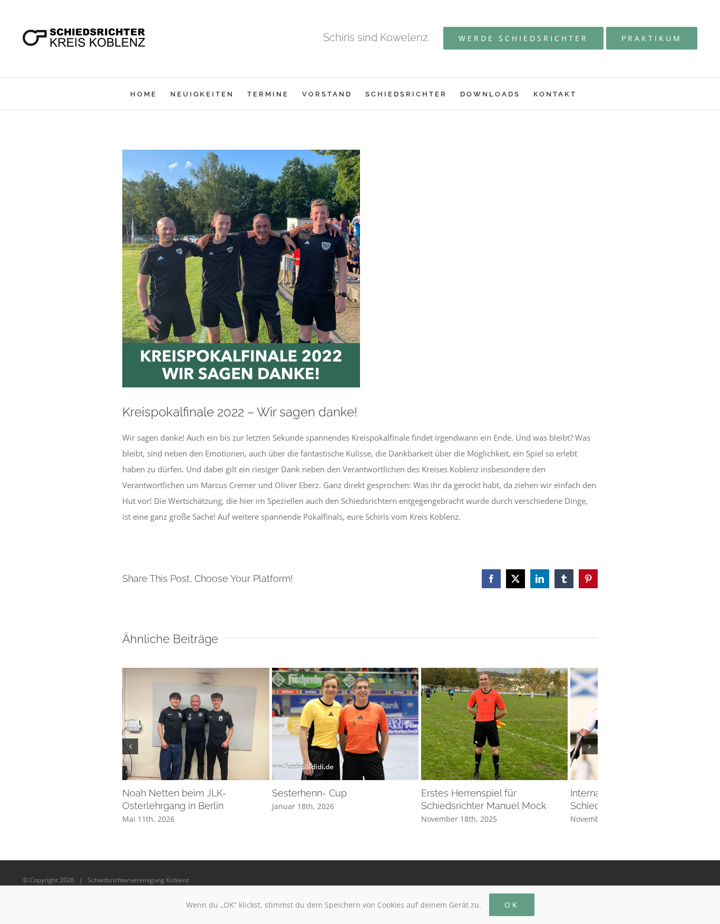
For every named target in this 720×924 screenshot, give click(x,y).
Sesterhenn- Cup (319, 800)
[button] (130, 750)
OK (511, 905)
